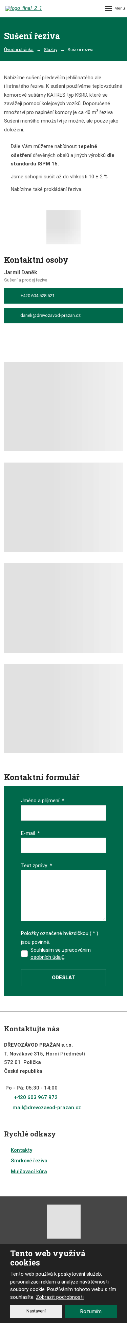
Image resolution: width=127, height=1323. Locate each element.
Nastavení (36, 1310)
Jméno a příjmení (42, 800)
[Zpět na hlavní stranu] (30, 8)
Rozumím (91, 1311)
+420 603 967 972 (36, 1097)
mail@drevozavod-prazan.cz (47, 1107)
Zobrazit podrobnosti (60, 1297)
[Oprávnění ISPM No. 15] (63, 228)
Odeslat (63, 977)
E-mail (30, 833)
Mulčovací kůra (29, 1171)
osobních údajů (47, 957)
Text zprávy (36, 865)
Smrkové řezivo (29, 1161)
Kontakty (21, 1150)
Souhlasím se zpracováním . (60, 953)
